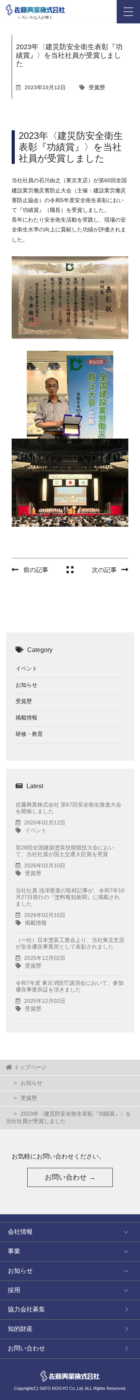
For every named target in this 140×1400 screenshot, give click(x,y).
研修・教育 (29, 734)
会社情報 (20, 1231)
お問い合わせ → (70, 1177)
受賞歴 (97, 87)
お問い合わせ (26, 1348)
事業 (14, 1251)
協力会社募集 (26, 1309)
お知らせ (26, 685)
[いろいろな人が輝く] (35, 8)
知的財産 (20, 1328)
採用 (14, 1290)
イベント (26, 668)
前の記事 (35, 570)
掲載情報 (26, 717)
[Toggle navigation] (128, 11)
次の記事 (104, 570)
